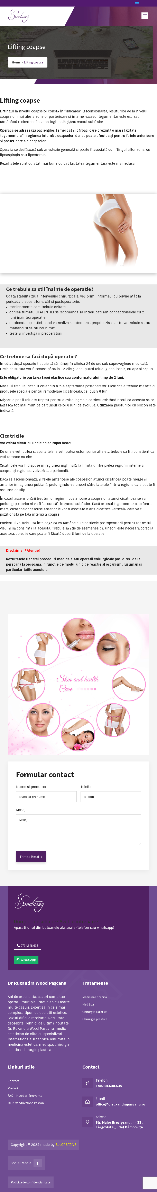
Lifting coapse (33, 62)
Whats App (28, 960)
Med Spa (88, 1004)
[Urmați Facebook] (38, 1163)
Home (16, 62)
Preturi (13, 1088)
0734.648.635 (29, 945)
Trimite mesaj (29, 857)
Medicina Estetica (94, 997)
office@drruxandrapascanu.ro (120, 1104)
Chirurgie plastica (94, 1019)
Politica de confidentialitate (30, 1182)
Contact (13, 1081)
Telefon (87, 787)
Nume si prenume (31, 787)
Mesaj (21, 810)
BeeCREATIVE (66, 1145)
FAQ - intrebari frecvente (25, 1095)
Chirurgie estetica (94, 1012)
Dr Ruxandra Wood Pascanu (26, 1103)
